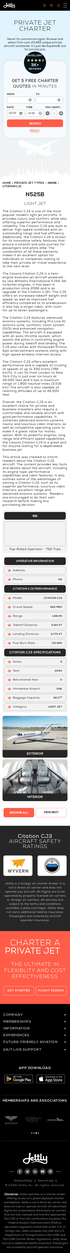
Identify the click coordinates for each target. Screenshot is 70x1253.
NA (35, 516)
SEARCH (35, 124)
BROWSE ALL (19, 813)
